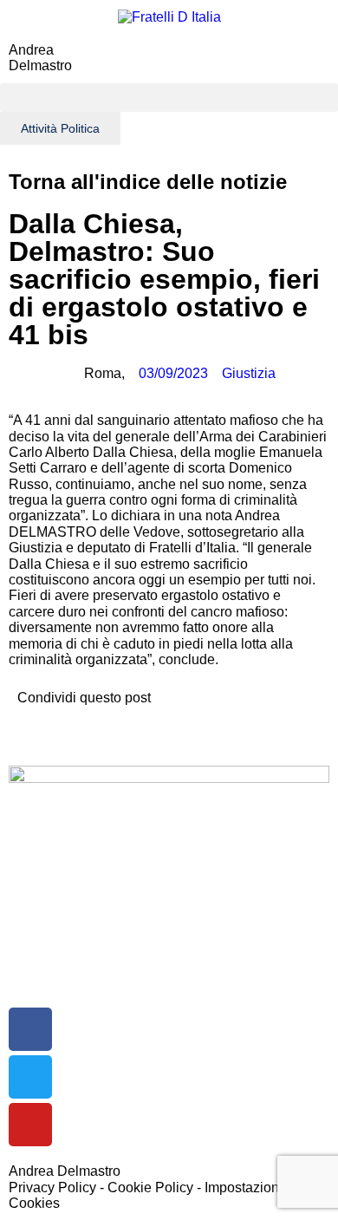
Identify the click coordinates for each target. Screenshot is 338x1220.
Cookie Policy (150, 1187)
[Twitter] (30, 1077)
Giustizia (249, 373)
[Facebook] (30, 1029)
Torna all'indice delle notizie (148, 181)
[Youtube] (30, 1124)
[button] (169, 97)
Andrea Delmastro (40, 57)
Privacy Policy (52, 1187)
